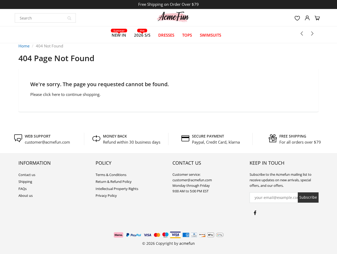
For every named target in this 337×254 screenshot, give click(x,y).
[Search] (69, 18)
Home (23, 45)
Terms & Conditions (111, 174)
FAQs (22, 188)
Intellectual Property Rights (117, 188)
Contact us (26, 174)
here (56, 94)
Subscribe (308, 197)
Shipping (25, 181)
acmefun (187, 243)
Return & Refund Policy (114, 181)
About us (25, 195)
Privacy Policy (106, 195)
